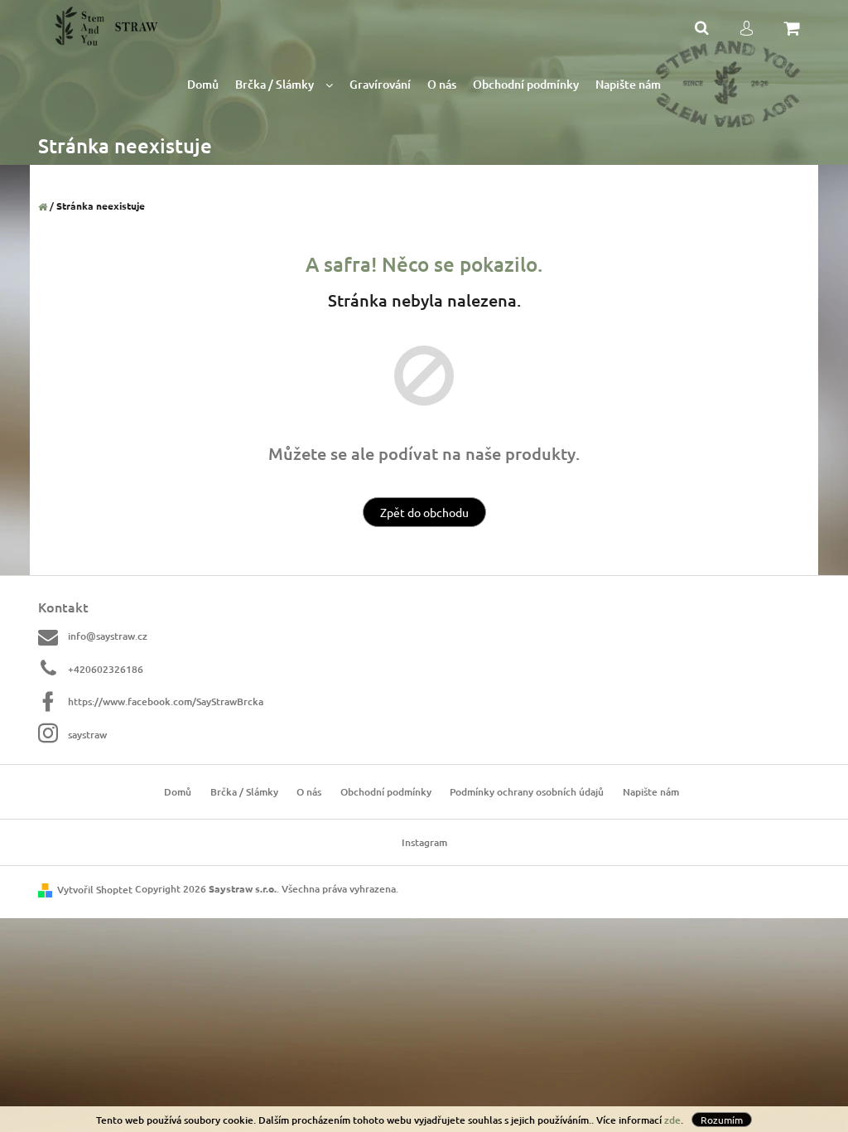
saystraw (87, 734)
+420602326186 (105, 669)
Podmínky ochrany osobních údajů (527, 792)
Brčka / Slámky (244, 792)
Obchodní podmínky (385, 792)
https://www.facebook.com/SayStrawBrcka (165, 701)
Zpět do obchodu (424, 512)
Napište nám (651, 792)
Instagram (424, 842)
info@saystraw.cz (107, 636)
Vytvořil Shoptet (94, 890)
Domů (177, 792)
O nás (308, 792)
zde (672, 1120)
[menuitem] (203, 85)
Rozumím (722, 1119)
